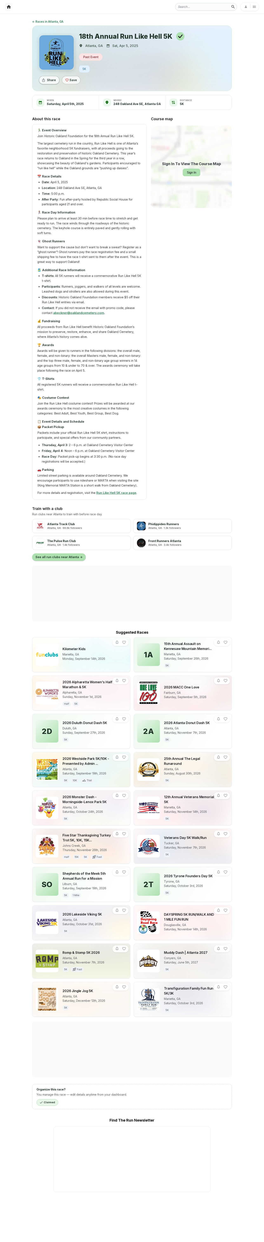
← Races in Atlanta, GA (47, 21)
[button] (117, 642)
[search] (233, 7)
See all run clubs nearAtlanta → (58, 557)
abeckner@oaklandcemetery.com (78, 313)
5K (84, 69)
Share (51, 80)
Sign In (191, 172)
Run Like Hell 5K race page (116, 492)
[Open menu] (249, 6)
